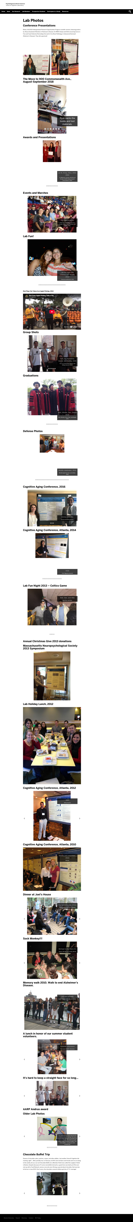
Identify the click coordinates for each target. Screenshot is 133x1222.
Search (18, 1218)
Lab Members (26, 11)
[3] (51, 129)
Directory (24, 1218)
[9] (57, 185)
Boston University (9, 1218)
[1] (45, 129)
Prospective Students (38, 11)
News (8, 11)
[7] (54, 185)
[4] (53, 129)
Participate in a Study (53, 11)
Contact (31, 1218)
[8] (55, 185)
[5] (56, 129)
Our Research (16, 11)
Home (3, 11)
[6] (59, 129)
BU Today (38, 1218)
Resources (65, 11)
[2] (48, 129)
